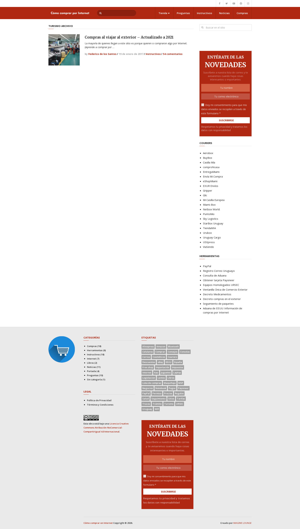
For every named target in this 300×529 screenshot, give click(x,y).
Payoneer (183, 388)
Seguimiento (158, 398)
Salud (145, 398)
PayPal (207, 266)
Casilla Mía (209, 162)
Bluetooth (173, 346)
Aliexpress (148, 346)
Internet (91, 358)
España (178, 362)
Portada (91, 371)
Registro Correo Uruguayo (219, 270)
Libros (90, 362)
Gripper (207, 190)
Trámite (157, 403)
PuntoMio (208, 214)
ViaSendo (208, 247)
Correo (146, 356)
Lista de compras (151, 383)
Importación (162, 367)
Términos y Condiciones (100, 404)
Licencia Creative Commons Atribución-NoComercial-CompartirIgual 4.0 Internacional (106, 427)
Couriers (172, 356)
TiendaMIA (209, 228)
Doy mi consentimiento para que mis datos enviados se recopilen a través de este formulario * (224, 109)
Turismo (168, 403)
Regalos (179, 393)
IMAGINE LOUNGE (242, 522)
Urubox (207, 232)
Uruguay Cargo (212, 237)
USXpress (209, 242)
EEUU (169, 362)
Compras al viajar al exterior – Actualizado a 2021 (129, 37)
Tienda (163, 13)
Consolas (185, 351)
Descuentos (148, 362)
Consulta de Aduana (214, 275)
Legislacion (148, 377)
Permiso (156, 393)
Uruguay (147, 409)
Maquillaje (170, 383)
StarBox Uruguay (213, 223)
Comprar (160, 351)
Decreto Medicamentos (217, 294)
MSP (180, 383)
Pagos (172, 388)
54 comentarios (172, 54)
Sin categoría (94, 379)
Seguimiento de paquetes (218, 303)
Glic (205, 195)
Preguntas (183, 13)
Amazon (160, 346)
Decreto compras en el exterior (222, 299)
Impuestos (177, 367)
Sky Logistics (210, 218)
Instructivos (204, 13)
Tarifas (181, 398)
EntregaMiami (211, 171)
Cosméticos (159, 356)
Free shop (147, 367)
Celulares (147, 351)
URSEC (179, 403)
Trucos (146, 403)
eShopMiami (210, 181)
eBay (160, 362)
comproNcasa (211, 167)
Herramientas (94, 350)
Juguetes (166, 372)
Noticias (224, 13)
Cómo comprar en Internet (98, 522)
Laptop (177, 372)
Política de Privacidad (99, 400)
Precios (168, 393)
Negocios (147, 388)
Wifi (157, 409)
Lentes (161, 377)
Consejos (172, 351)
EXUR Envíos (210, 186)
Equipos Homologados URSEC (221, 285)
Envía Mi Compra (213, 176)
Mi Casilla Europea (213, 200)
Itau (156, 372)
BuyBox (207, 157)
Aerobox (208, 153)
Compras (242, 13)
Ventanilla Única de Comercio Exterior (225, 289)
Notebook (160, 388)
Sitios (171, 398)
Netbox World (211, 209)
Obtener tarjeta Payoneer (218, 280)
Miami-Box (209, 204)
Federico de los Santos (102, 54)
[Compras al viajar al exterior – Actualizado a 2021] (64, 49)
